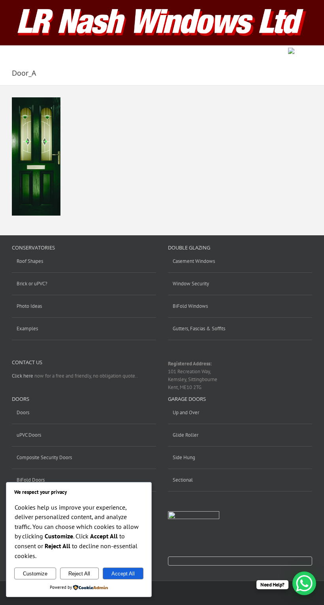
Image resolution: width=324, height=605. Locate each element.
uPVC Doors (29, 435)
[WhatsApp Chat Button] (304, 583)
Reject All (79, 574)
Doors (23, 412)
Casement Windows (194, 261)
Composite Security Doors (44, 457)
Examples (27, 328)
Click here (22, 375)
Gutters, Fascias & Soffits (199, 328)
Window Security (191, 283)
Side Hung (184, 457)
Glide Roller (185, 435)
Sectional (183, 480)
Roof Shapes (30, 261)
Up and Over (186, 412)
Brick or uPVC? (32, 283)
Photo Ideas (29, 306)
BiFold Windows (190, 306)
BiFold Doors (31, 480)
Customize (35, 574)
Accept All (123, 574)
